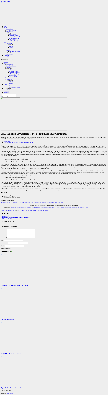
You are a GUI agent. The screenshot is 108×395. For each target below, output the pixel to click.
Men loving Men (62, 207)
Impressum (6, 55)
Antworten (3, 223)
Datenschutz (6, 56)
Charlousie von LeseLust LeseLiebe (9, 202)
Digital (11, 46)
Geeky (5, 42)
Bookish (5, 27)
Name (2, 240)
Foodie (5, 48)
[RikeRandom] (36, 23)
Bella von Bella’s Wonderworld (25, 202)
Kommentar (4, 237)
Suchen (11, 59)
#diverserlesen (12, 34)
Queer (69, 207)
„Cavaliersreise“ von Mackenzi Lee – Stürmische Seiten (14, 217)
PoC (67, 207)
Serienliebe (9, 43)
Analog (11, 47)
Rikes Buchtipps (29, 142)
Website (2, 245)
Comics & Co (9, 29)
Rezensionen (22, 142)
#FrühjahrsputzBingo (14, 38)
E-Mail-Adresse (4, 243)
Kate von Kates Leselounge (40, 202)
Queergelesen (9, 31)
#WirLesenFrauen (13, 35)
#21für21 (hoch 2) (13, 40)
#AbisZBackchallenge (14, 51)
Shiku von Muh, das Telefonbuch (55, 202)
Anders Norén (9, 393)
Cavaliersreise (13, 207)
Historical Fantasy (47, 207)
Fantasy (41, 207)
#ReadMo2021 (12, 39)
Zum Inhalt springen (5, 1)
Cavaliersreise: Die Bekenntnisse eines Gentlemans (28, 207)
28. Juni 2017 (7, 141)
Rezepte (8, 50)
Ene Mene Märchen (11, 30)
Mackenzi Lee (55, 207)
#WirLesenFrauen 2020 (14, 37)
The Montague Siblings (82, 207)
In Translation (8, 142)
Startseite (6, 26)
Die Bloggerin (9, 54)
